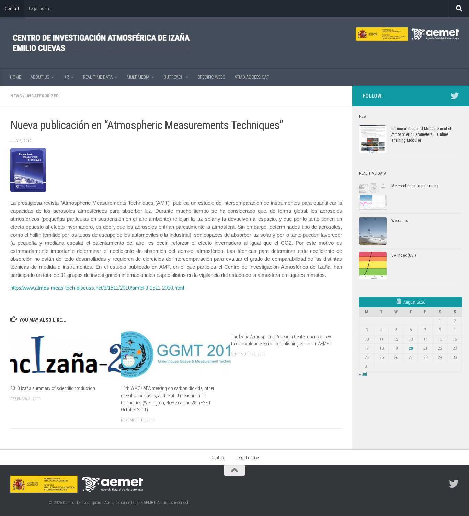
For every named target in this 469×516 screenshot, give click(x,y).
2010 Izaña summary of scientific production (52, 388)
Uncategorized (42, 95)
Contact (12, 8)
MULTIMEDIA (138, 77)
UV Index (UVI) (403, 255)
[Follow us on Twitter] (454, 96)
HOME (15, 77)
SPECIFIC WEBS (211, 77)
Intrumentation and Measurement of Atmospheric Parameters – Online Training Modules (421, 134)
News (16, 95)
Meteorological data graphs (414, 186)
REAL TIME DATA (98, 77)
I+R (66, 77)
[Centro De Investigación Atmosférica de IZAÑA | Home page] (100, 43)
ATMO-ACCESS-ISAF (252, 77)
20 (411, 348)
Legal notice (39, 8)
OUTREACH (173, 77)
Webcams (399, 220)
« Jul (363, 374)
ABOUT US (40, 77)
